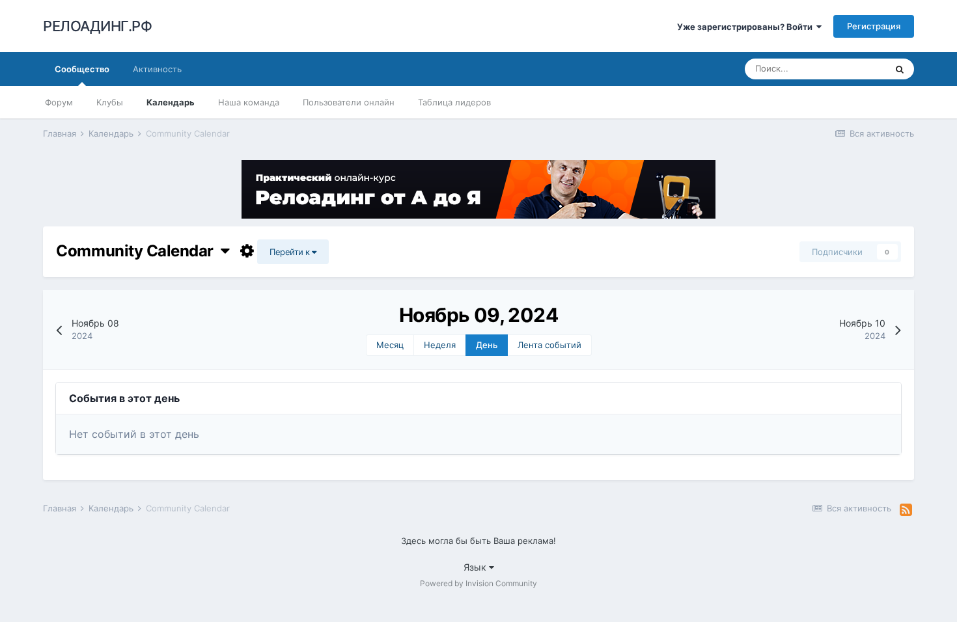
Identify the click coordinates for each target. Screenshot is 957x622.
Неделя (440, 345)
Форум (59, 102)
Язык (476, 567)
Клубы (109, 102)
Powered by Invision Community (478, 583)
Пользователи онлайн (349, 102)
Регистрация (873, 26)
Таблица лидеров (454, 102)
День (486, 345)
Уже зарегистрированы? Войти (746, 26)
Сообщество (82, 69)
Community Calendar (138, 250)
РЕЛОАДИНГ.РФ (97, 26)
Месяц (390, 345)
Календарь (170, 102)
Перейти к (291, 252)
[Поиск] (899, 69)
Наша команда (248, 102)
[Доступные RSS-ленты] (906, 510)
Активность (157, 69)
